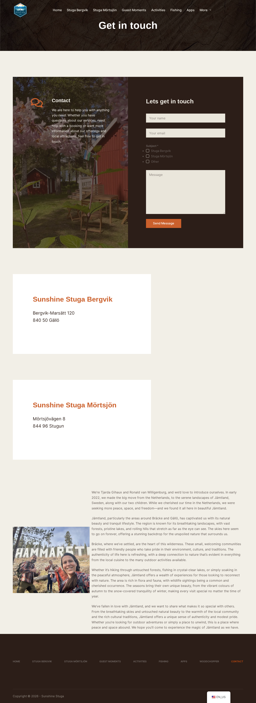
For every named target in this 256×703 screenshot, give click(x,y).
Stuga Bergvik (77, 10)
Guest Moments (134, 10)
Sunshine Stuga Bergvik (72, 299)
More (203, 10)
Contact (237, 661)
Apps (191, 10)
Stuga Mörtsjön (105, 10)
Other (155, 161)
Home (57, 10)
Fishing (176, 10)
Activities (158, 10)
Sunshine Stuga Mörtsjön (74, 405)
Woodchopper (209, 661)
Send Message (163, 223)
